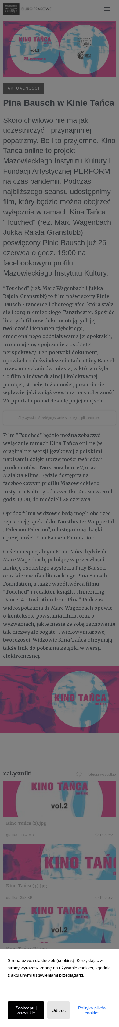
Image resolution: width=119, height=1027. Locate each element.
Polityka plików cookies (92, 1010)
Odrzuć (59, 1010)
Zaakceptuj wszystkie (26, 1010)
